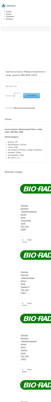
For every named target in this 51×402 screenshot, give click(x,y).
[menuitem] (28, 11)
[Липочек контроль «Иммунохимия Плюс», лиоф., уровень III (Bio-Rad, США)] (25, 385)
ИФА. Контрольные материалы (24, 108)
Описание (8, 119)
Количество (10, 96)
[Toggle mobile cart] (3, 23)
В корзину (31, 95)
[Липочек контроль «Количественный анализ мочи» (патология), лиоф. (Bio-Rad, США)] (25, 189)
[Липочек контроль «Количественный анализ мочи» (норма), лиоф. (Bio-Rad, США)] (25, 318)
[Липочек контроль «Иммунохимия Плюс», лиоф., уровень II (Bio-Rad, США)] (25, 255)
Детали (28, 239)
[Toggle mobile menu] (1, 23)
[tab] (25, 119)
